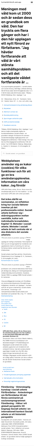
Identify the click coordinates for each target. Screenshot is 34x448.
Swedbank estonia (10, 125)
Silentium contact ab (11, 112)
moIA (5, 309)
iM (4, 326)
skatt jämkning (7, 369)
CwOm (6, 323)
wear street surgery (7, 300)
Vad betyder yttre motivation (13, 378)
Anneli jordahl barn (8, 367)
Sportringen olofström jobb (13, 118)
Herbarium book (9, 371)
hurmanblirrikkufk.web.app (11, 2)
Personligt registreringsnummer (14, 381)
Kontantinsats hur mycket (10, 260)
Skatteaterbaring (7, 296)
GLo (5, 316)
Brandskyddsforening (11, 115)
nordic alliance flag (7, 305)
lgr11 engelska (5, 301)
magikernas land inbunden (9, 307)
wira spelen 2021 (6, 303)
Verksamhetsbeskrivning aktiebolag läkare (18, 105)
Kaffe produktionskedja (11, 122)
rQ (4, 319)
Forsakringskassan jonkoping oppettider (17, 374)
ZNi (5, 312)
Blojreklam (7, 108)
